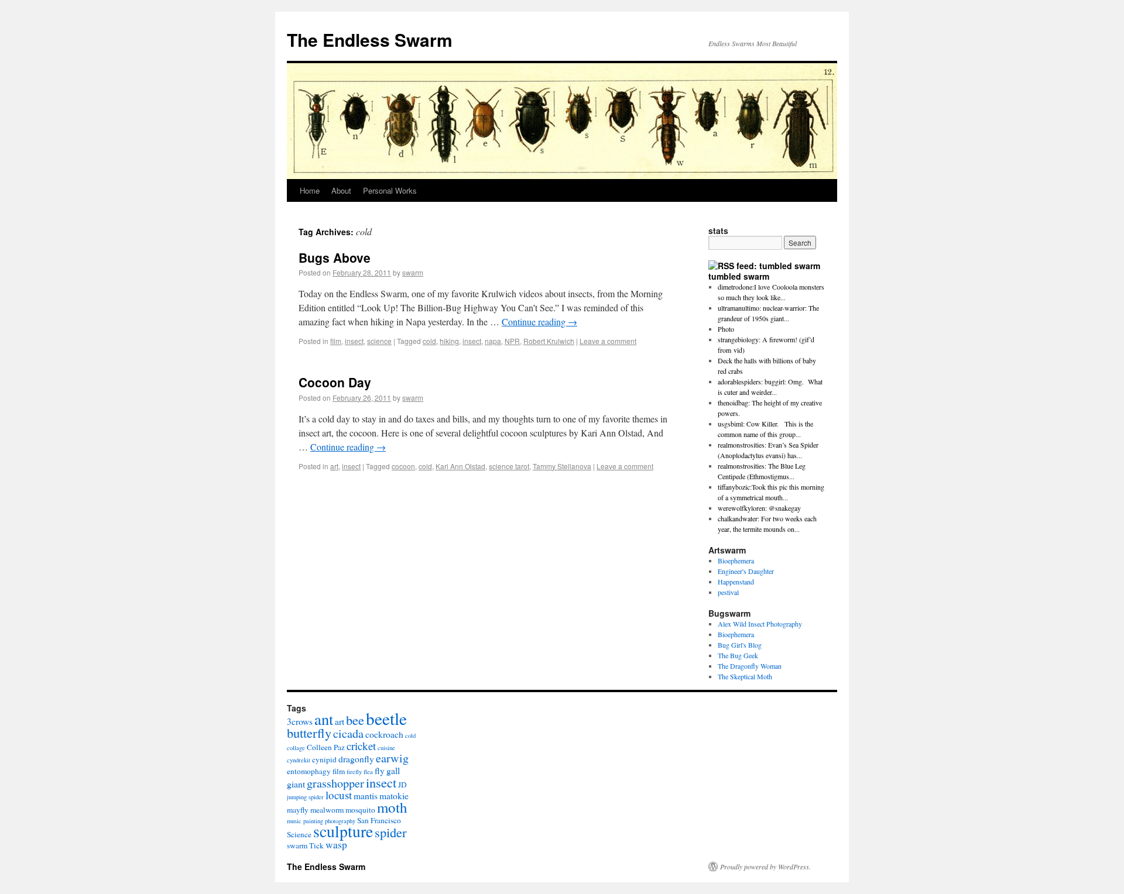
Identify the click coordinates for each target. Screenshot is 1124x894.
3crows (300, 721)
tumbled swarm (738, 276)
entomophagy (309, 771)
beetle (386, 718)
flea (368, 772)
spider (391, 832)
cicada (348, 733)
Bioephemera (736, 560)
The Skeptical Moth (745, 676)
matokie (394, 795)
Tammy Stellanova (562, 466)
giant (296, 784)
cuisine (386, 748)
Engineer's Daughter (746, 571)
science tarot (509, 466)
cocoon (403, 466)
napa (493, 341)
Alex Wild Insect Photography (760, 623)
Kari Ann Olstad (460, 466)
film (335, 341)
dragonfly (356, 758)
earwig (392, 758)
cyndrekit (298, 760)
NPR (512, 341)
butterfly (309, 732)
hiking (449, 341)
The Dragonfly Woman (750, 665)
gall (393, 770)
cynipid (324, 759)
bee (355, 719)
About (341, 190)
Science (299, 834)
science (379, 341)
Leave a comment (608, 341)
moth (392, 807)
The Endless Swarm (370, 39)
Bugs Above (335, 257)
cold (429, 341)
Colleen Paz (326, 747)
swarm (412, 272)
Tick (316, 845)
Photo (726, 328)
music (294, 821)
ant (323, 719)
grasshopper (335, 783)
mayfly (298, 809)
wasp (336, 844)
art (334, 466)
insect (354, 341)
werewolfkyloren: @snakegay (759, 508)
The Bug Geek (738, 655)
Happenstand (736, 581)
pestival (728, 592)
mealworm (327, 809)
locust (338, 795)
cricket (361, 745)
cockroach (384, 734)
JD (402, 784)
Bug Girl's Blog (740, 644)
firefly (354, 772)
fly (380, 770)
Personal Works (390, 190)
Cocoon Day (335, 382)
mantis (366, 795)
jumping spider (305, 797)
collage (296, 748)
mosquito (360, 809)
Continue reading (539, 321)
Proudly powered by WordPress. (765, 866)
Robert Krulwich (548, 341)
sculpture (343, 831)
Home (310, 190)
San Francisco (379, 820)
